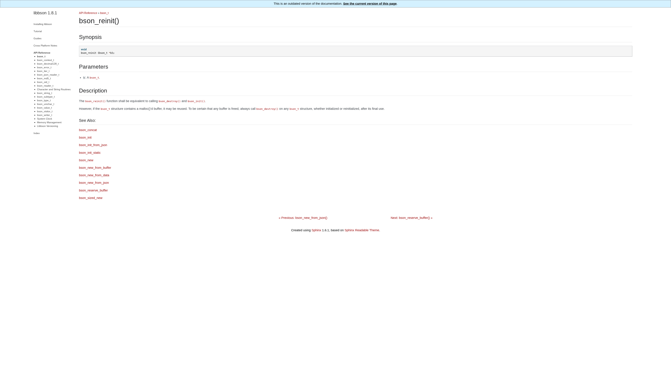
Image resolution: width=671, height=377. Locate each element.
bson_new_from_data (94, 175)
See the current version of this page (370, 3)
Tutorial (38, 31)
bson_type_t (44, 100)
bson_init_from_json (93, 145)
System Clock (44, 118)
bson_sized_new (90, 198)
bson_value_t (44, 107)
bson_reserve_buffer (93, 190)
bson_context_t (45, 60)
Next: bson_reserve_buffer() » (411, 218)
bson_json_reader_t (48, 74)
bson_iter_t (43, 71)
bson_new (86, 160)
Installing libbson (43, 24)
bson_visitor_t (44, 111)
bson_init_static (90, 152)
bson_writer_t (44, 115)
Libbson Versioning (47, 126)
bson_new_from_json (94, 182)
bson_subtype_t (46, 96)
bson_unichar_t (45, 104)
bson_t (104, 12)
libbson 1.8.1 (45, 12)
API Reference (88, 12)
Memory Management (49, 122)
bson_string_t (44, 93)
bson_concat (88, 130)
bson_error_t (44, 67)
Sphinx (316, 230)
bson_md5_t (44, 78)
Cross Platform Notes (45, 45)
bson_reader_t (45, 85)
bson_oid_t (43, 82)
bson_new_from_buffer (95, 167)
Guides (37, 38)
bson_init (85, 137)
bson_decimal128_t (48, 63)
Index (37, 133)
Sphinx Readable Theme (362, 230)
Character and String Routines (54, 89)
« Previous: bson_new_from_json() (303, 218)
